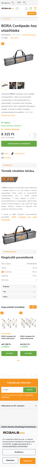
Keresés (32, 13)
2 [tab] (19, 360)
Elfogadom (27, 461)
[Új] (9, 323)
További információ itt (20, 444)
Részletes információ (8, 115)
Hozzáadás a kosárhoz (19, 144)
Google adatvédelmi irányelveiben (15, 446)
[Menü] (35, 8)
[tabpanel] (9, 334)
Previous (31, 307)
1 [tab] (18, 360)
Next (35, 307)
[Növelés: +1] (35, 134)
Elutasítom (10, 460)
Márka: (14, 38)
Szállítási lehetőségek (12, 129)
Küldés (30, 390)
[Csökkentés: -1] (35, 137)
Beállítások (19, 452)
